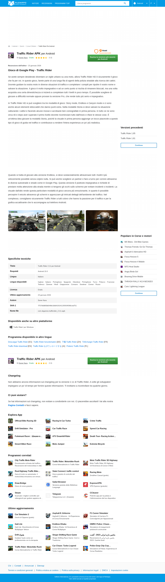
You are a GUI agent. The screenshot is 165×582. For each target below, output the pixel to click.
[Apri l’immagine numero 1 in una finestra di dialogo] (65, 220)
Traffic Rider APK (36, 53)
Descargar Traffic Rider (18, 342)
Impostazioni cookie (119, 570)
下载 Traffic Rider (69, 342)
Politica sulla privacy (70, 570)
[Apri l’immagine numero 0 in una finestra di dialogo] (27, 220)
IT (151, 3)
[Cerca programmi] (124, 3)
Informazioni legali (91, 570)
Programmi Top (62, 3)
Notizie (35, 3)
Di (22, 58)
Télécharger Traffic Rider (93, 342)
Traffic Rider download (17, 346)
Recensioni (47, 3)
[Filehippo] (17, 3)
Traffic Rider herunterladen (44, 342)
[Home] (9, 46)
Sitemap (40, 566)
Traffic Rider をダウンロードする (47, 346)
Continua (139, 145)
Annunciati (29, 566)
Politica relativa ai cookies (47, 570)
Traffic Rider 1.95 (128, 133)
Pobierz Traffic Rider (75, 346)
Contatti (17, 566)
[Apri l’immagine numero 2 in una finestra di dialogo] (104, 220)
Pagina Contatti (16, 405)
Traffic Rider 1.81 (128, 138)
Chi (9, 566)
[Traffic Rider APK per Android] (11, 55)
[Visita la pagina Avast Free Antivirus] (103, 51)
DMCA (105, 570)
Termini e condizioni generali (20, 570)
